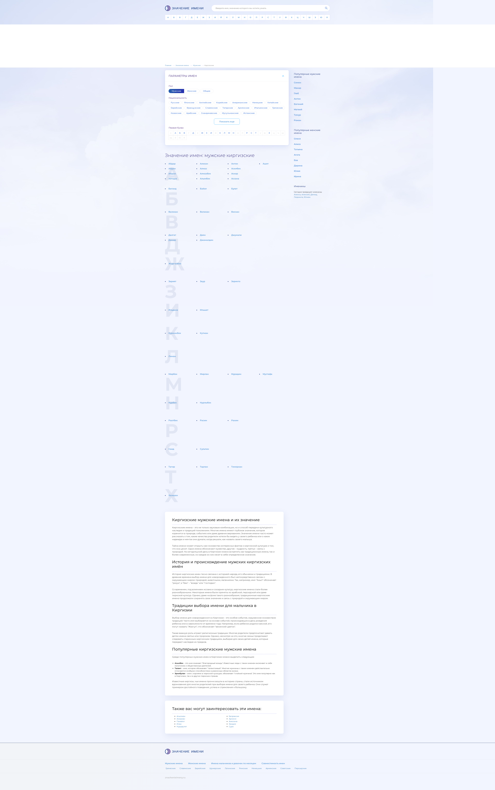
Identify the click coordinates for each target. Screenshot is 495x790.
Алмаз (203, 168)
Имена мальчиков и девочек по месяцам (233, 763)
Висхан (235, 212)
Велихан (204, 212)
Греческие (277, 108)
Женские (191, 91)
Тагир (171, 467)
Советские (285, 768)
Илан (179, 724)
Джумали (236, 235)
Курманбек (174, 333)
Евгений (298, 104)
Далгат (172, 235)
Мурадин (236, 374)
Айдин (172, 168)
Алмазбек (205, 173)
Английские (205, 102)
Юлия (297, 171)
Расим (203, 420)
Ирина (297, 176)
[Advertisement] (247, 45)
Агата (297, 155)
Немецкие (257, 102)
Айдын (172, 173)
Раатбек (173, 420)
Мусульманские (230, 113)
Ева (296, 160)
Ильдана (173, 310)
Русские (175, 102)
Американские (239, 102)
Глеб (296, 93)
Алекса (297, 194)
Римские (243, 768)
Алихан (204, 163)
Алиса (297, 144)
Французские (193, 108)
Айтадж (172, 178)
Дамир (172, 240)
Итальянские (260, 108)
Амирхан (181, 719)
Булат (234, 188)
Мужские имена (174, 763)
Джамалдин (206, 240)
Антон (234, 163)
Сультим (204, 449)
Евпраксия (234, 716)
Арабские (191, 113)
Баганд (172, 188)
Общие (206, 91)
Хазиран (173, 495)
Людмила (298, 197)
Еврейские (176, 108)
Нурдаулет (182, 726)
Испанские (249, 113)
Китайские (272, 102)
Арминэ (232, 719)
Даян (203, 235)
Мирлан (204, 374)
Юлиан (307, 197)
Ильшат (204, 310)
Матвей (298, 109)
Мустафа (267, 374)
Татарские (227, 108)
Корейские (221, 102)
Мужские (176, 91)
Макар (297, 88)
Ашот (266, 163)
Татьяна (298, 149)
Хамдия (232, 724)
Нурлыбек (205, 402)
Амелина (233, 721)
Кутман (204, 333)
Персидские (301, 768)
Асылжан (181, 716)
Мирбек (172, 374)
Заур (202, 281)
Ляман (172, 356)
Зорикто (235, 281)
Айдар (172, 163)
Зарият (172, 281)
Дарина (298, 165)
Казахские (176, 113)
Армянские (243, 108)
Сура (231, 726)
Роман (297, 120)
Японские (189, 102)
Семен (297, 82)
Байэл (203, 188)
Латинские (230, 768)
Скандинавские (209, 113)
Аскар (234, 173)
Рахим (234, 420)
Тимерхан (236, 467)
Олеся (297, 139)
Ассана (235, 178)
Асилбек (236, 168)
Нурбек (172, 402)
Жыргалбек (174, 263)
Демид (314, 194)
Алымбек (205, 178)
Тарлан (204, 467)
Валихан (173, 212)
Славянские (211, 108)
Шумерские (215, 768)
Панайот (181, 721)
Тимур (297, 115)
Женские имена (197, 763)
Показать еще (226, 121)
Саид (171, 449)
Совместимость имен (273, 763)
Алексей (306, 194)
